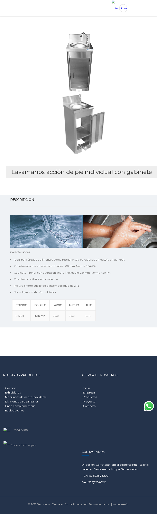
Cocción (10, 388)
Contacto (89, 406)
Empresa (89, 392)
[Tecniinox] (78, 8)
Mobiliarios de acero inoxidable (26, 397)
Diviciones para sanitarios (21, 401)
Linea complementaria (20, 406)
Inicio (86, 388)
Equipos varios (14, 410)
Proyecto (89, 401)
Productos (90, 397)
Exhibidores (13, 392)
